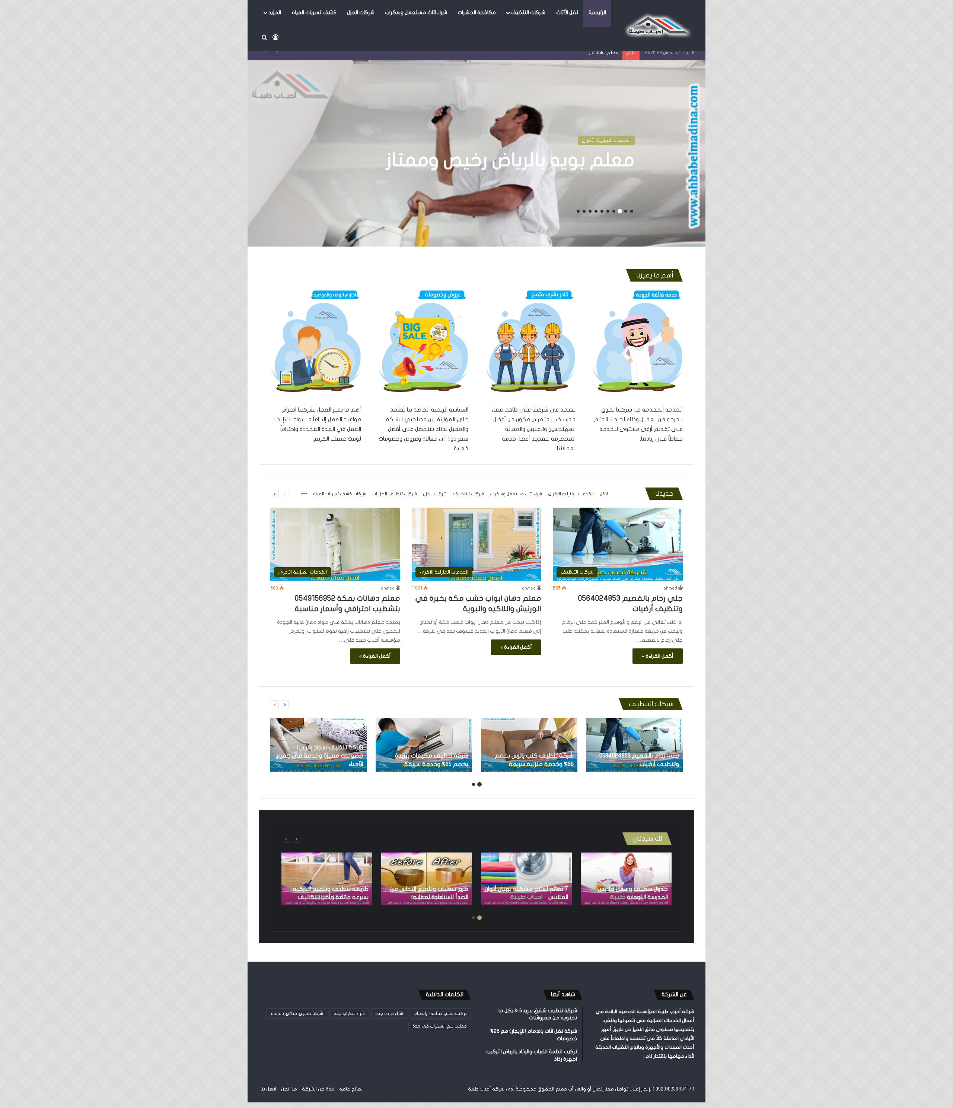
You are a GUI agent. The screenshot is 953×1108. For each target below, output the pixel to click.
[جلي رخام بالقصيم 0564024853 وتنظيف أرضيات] (634, 745)
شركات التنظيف (527, 12)
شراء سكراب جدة (349, 1013)
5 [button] (607, 211)
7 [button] (596, 211)
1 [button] (631, 211)
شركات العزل (360, 12)
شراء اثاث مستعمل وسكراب (416, 12)
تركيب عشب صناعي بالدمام (440, 1013)
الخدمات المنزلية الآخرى (606, 140)
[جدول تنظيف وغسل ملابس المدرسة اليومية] (626, 879)
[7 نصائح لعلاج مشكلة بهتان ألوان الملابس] (526, 879)
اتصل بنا (268, 1089)
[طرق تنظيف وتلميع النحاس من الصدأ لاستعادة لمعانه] (426, 879)
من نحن (289, 1089)
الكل (604, 494)
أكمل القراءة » (657, 656)
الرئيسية (597, 12)
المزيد (274, 12)
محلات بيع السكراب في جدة (439, 1026)
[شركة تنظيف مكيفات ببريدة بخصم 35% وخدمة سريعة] (424, 745)
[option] (476, 153)
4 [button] (614, 211)
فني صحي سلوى (562, 160)
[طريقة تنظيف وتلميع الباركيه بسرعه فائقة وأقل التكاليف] (326, 879)
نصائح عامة (351, 1089)
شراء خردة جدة (389, 1013)
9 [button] (584, 211)
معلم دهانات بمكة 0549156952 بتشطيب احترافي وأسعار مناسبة (551, 52)
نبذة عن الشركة (318, 1089)
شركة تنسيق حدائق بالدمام (296, 1013)
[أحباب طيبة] (657, 25)
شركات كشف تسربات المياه (339, 494)
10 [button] (578, 211)
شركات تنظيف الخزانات (394, 494)
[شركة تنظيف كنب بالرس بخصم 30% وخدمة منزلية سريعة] (529, 745)
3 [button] (619, 211)
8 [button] (590, 211)
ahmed (670, 588)
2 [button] (625, 211)
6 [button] (601, 211)
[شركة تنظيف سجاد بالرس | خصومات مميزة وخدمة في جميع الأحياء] (318, 745)
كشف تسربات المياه (314, 12)
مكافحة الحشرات (477, 12)
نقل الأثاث (567, 12)
